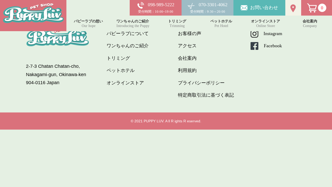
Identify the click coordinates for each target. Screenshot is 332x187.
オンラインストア (125, 82)
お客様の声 (189, 33)
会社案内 (187, 58)
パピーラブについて (128, 33)
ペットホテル (121, 70)
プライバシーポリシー (201, 82)
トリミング (118, 58)
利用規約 (187, 70)
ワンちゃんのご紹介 (128, 45)
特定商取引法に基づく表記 (206, 95)
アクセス (187, 45)
